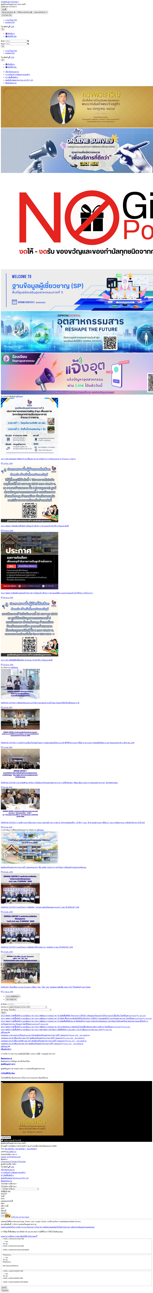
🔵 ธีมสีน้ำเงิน (10, 36)
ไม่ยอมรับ (5, 1290)
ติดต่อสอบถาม (11, 83)
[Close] (2, 1082)
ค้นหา (3, 41)
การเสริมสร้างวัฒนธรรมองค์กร (17, 74)
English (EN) (10, 22)
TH (3, 46)
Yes (6, 1242)
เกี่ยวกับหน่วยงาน (12, 72)
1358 (12, 27)
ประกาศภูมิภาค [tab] (11, 999)
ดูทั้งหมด (19, 396)
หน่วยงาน (5, 1007)
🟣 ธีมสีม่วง (10, 34)
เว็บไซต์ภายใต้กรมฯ (8, 1186)
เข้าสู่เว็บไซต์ (6, 1137)
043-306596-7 (32, 1149)
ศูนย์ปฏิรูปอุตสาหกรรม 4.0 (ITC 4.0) (19, 80)
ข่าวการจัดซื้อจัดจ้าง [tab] (12, 996)
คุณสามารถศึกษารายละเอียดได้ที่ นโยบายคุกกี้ (19, 1236)
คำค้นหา (4, 1004)
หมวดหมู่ (4, 1010)
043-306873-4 (11, 1152)
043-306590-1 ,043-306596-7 (15, 1149)
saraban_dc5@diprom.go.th (10, 1157)
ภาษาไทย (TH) (6, 15)
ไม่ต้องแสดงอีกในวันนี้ (12, 1140)
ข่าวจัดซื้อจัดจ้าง (11, 77)
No (6, 1244)
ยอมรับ (4, 1287)
